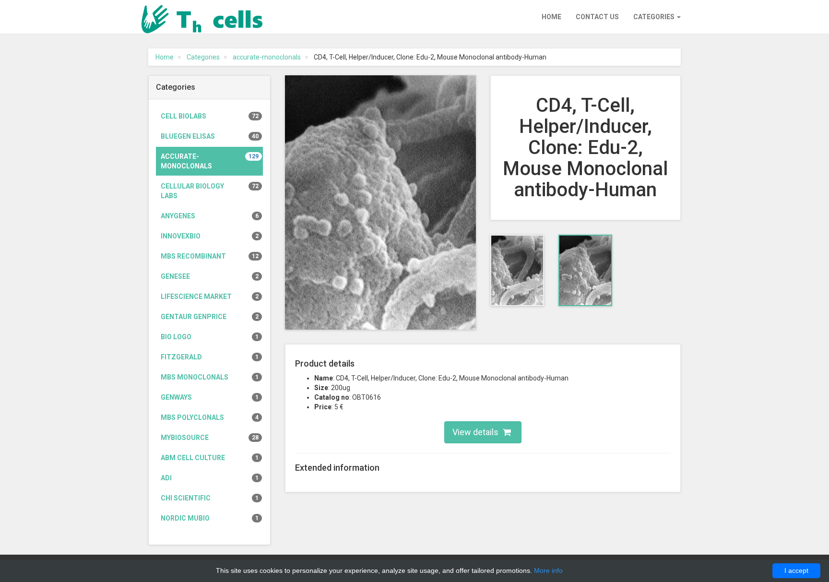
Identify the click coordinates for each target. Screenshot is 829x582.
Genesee (210, 276)
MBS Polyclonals (210, 417)
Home (551, 17)
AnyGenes (210, 216)
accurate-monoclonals (267, 57)
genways (210, 397)
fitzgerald (210, 357)
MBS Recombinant (210, 256)
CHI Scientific (210, 498)
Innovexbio (210, 236)
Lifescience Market (210, 296)
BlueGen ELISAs (210, 136)
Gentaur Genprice (210, 317)
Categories (654, 17)
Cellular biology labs (210, 191)
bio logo (210, 337)
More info (548, 570)
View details (476, 432)
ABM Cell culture (210, 458)
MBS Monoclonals (210, 377)
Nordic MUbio (210, 518)
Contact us (597, 17)
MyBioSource (210, 437)
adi (210, 478)
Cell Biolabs (210, 116)
